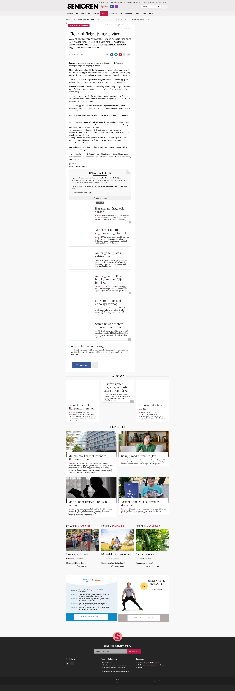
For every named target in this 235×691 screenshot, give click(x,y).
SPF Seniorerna (154, 663)
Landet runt (109, 2)
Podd (138, 13)
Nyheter (70, 13)
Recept (96, 13)
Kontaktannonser (115, 13)
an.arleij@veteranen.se (78, 166)
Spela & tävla (148, 13)
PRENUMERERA (128, 2)
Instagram (116, 6)
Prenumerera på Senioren (143, 618)
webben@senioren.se (122, 671)
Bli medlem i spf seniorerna (91, 617)
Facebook (112, 6)
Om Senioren (118, 2)
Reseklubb (129, 13)
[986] (111, 54)
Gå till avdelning (82, 566)
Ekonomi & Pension (83, 13)
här (90, 193)
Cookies (165, 2)
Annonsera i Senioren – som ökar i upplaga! (147, 2)
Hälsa (104, 13)
